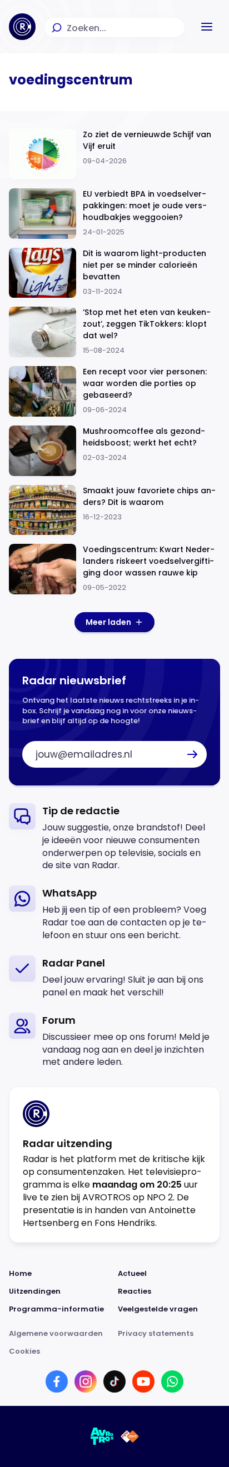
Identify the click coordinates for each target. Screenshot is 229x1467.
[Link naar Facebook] (57, 1381)
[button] (206, 26)
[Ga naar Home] (22, 26)
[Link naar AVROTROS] (102, 1436)
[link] (114, 838)
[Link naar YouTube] (143, 1381)
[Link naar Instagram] (85, 1381)
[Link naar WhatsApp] (172, 1381)
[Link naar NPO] (130, 1436)
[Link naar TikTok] (114, 1381)
